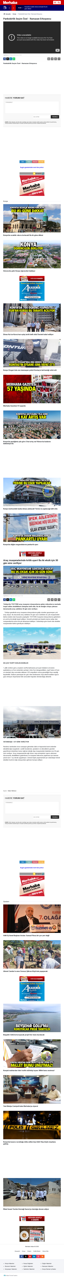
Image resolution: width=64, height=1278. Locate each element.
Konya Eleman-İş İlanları (49, 1269)
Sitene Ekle (45, 1251)
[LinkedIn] (10, 58)
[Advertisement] (32, 137)
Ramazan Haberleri (47, 1266)
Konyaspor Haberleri (11, 1269)
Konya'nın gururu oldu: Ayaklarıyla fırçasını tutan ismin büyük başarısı (34, 8)
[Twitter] (7, 58)
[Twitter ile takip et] (26, 1256)
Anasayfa (8, 14)
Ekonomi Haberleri (10, 1266)
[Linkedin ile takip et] (34, 1256)
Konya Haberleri (9, 1263)
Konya (14, 14)
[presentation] (9, 8)
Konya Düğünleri (28, 1263)
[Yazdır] (48, 58)
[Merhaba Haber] (10, 2)
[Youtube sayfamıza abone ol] (30, 1256)
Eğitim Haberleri (28, 1266)
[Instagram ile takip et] (38, 1256)
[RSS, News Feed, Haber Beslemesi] (42, 1256)
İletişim (29, 1251)
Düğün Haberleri (47, 1263)
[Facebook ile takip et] (22, 1256)
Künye (23, 1251)
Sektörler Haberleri (29, 1269)
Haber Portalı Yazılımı (11, 1275)
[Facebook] (4, 58)
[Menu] (55, 2)
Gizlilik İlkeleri (36, 1251)
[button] (52, 58)
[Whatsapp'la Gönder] (13, 58)
